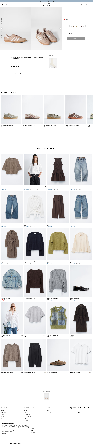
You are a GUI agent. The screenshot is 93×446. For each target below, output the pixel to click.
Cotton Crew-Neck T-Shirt (75, 372)
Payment (26, 410)
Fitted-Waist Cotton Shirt (6, 335)
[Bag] (90, 4)
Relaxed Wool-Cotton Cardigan (30, 261)
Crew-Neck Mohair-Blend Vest (53, 335)
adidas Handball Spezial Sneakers (7, 125)
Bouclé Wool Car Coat (74, 335)
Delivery (25, 412)
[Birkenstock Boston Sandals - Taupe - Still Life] (58, 355)
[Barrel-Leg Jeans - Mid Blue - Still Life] (81, 207)
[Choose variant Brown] (73, 26)
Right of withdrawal (28, 416)
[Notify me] (50, 67)
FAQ (25, 418)
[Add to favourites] (87, 38)
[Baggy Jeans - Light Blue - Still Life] (81, 169)
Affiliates (3, 414)
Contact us (3, 410)
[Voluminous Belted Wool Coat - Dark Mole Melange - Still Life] (12, 244)
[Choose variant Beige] (79, 26)
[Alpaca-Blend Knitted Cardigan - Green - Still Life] (58, 244)
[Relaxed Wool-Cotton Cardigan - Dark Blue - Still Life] (35, 244)
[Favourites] (86, 4)
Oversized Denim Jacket (5, 298)
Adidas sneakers (1, 21)
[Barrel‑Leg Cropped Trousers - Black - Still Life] (35, 355)
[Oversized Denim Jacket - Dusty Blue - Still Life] (12, 281)
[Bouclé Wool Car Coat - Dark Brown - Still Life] (81, 318)
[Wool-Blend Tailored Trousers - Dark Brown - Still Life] (58, 207)
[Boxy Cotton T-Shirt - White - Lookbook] (35, 169)
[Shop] (2, 4)
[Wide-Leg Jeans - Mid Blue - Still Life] (12, 207)
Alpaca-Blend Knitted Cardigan (53, 261)
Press (2, 418)
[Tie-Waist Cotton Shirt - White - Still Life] (35, 207)
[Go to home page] (46, 4)
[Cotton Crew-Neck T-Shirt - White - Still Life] (81, 355)
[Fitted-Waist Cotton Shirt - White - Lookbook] (12, 318)
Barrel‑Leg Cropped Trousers (29, 372)
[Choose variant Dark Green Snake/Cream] (84, 26)
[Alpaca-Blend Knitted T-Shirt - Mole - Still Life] (12, 169)
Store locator (3, 412)
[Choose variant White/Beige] (71, 26)
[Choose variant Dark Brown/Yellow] (81, 26)
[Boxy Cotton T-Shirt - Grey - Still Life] (35, 318)
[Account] (81, 4)
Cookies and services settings (15, 443)
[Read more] (55, 1)
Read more (4, 433)
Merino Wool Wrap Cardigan (52, 298)
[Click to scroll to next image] (91, 93)
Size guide (26, 420)
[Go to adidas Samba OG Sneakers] (46, 396)
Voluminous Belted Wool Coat (6, 261)
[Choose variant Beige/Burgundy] (76, 26)
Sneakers (1, 29)
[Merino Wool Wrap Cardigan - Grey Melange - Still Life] (58, 281)
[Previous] (2, 28)
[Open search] (7, 4)
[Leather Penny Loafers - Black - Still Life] (81, 281)
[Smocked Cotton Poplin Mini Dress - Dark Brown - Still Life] (58, 169)
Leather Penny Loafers (74, 298)
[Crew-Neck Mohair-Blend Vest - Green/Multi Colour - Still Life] (58, 318)
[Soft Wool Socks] (53, 63)
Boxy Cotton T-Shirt (28, 335)
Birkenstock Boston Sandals (52, 372)
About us (48, 410)
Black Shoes (1, 37)
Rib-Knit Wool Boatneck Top (29, 298)
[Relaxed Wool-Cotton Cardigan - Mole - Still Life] (12, 355)
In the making (49, 412)
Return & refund (27, 414)
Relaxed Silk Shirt (73, 261)
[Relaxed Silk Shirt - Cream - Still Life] (81, 244)
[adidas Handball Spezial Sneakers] (11, 109)
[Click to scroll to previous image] (88, 93)
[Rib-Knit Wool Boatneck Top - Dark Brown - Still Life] (35, 281)
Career (2, 416)
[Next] (60, 28)
